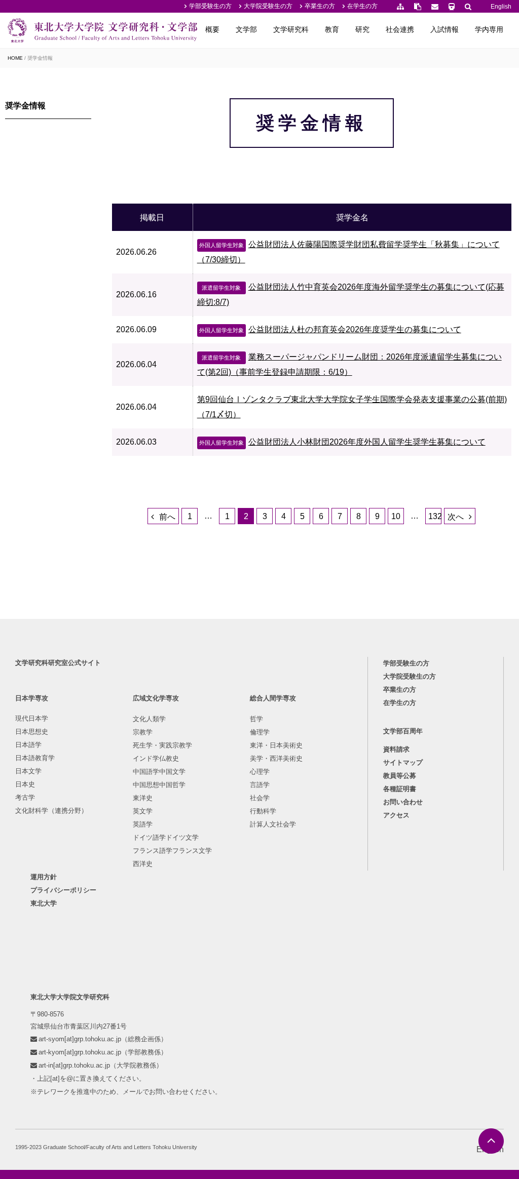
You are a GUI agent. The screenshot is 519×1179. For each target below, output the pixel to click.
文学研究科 (291, 29)
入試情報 (444, 29)
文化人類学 (149, 719)
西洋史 (143, 864)
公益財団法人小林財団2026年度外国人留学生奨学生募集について (342, 442)
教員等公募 (399, 775)
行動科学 (263, 811)
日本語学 (28, 745)
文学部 (246, 29)
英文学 (143, 811)
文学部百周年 (403, 731)
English (501, 6)
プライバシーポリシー (63, 890)
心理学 (260, 771)
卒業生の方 (320, 6)
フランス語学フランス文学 (172, 850)
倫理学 (260, 732)
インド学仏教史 (156, 758)
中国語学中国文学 (159, 771)
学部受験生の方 (210, 6)
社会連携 (400, 29)
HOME (15, 58)
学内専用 (489, 29)
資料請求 (396, 749)
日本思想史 (31, 731)
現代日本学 (31, 718)
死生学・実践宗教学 (162, 745)
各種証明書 (399, 789)
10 (395, 516)
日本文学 (28, 771)
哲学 (256, 719)
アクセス (396, 815)
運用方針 (43, 877)
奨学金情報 (25, 105)
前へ (167, 517)
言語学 (260, 785)
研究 (362, 29)
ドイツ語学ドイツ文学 (166, 837)
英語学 (143, 824)
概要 (212, 29)
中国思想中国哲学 (159, 785)
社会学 (260, 798)
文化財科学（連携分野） (51, 810)
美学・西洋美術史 (276, 758)
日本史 (25, 784)
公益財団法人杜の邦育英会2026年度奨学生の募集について (330, 329)
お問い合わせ (403, 802)
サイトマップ (403, 762)
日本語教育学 (35, 758)
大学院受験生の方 (268, 6)
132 (434, 516)
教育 (332, 29)
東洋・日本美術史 (276, 745)
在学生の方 (362, 6)
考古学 (25, 797)
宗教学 (143, 732)
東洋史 (143, 798)
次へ (456, 517)
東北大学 (43, 903)
